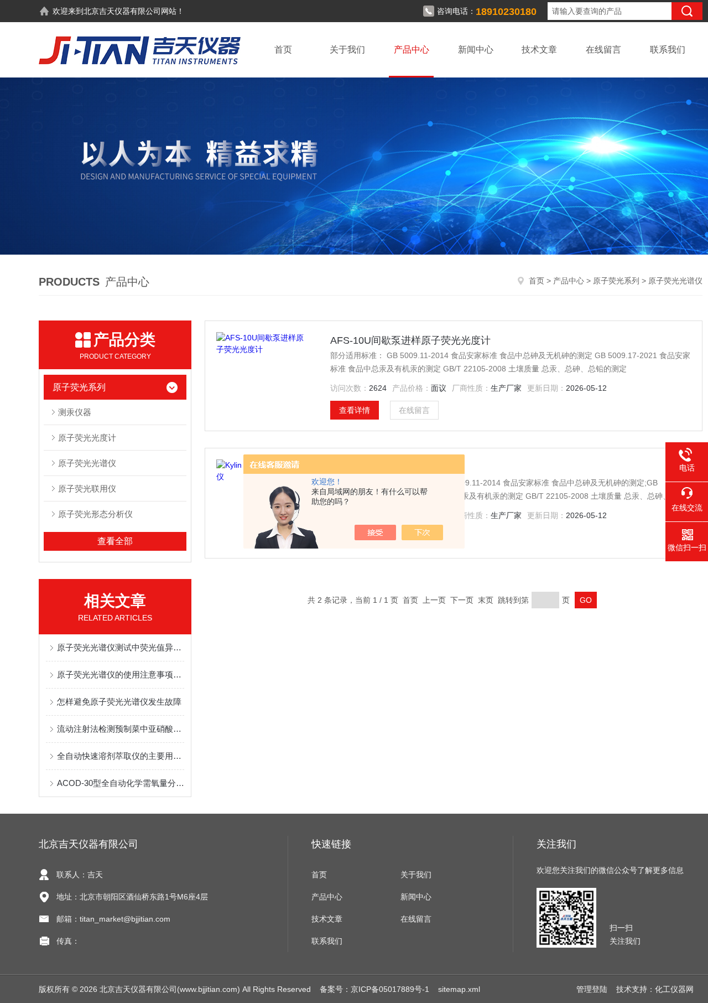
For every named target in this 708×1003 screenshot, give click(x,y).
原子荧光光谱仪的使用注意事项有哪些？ (120, 674)
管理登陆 (591, 989)
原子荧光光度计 (87, 437)
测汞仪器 (74, 412)
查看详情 (354, 410)
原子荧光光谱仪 (87, 463)
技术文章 (539, 49)
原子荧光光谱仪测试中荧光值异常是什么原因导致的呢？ (120, 647)
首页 (283, 49)
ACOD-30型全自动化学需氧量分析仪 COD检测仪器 (120, 783)
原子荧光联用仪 (87, 488)
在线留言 (603, 49)
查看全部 (115, 541)
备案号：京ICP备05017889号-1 (374, 989)
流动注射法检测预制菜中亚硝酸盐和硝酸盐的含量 (120, 728)
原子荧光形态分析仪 (95, 514)
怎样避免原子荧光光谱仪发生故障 (119, 701)
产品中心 (411, 49)
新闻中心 (475, 49)
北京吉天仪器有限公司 (122, 11)
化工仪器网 (674, 989)
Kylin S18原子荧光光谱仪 (386, 467)
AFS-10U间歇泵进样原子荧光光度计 (410, 340)
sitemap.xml (459, 989)
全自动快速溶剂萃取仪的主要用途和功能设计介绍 (120, 756)
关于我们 (347, 49)
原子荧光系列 (616, 280)
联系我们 (667, 49)
